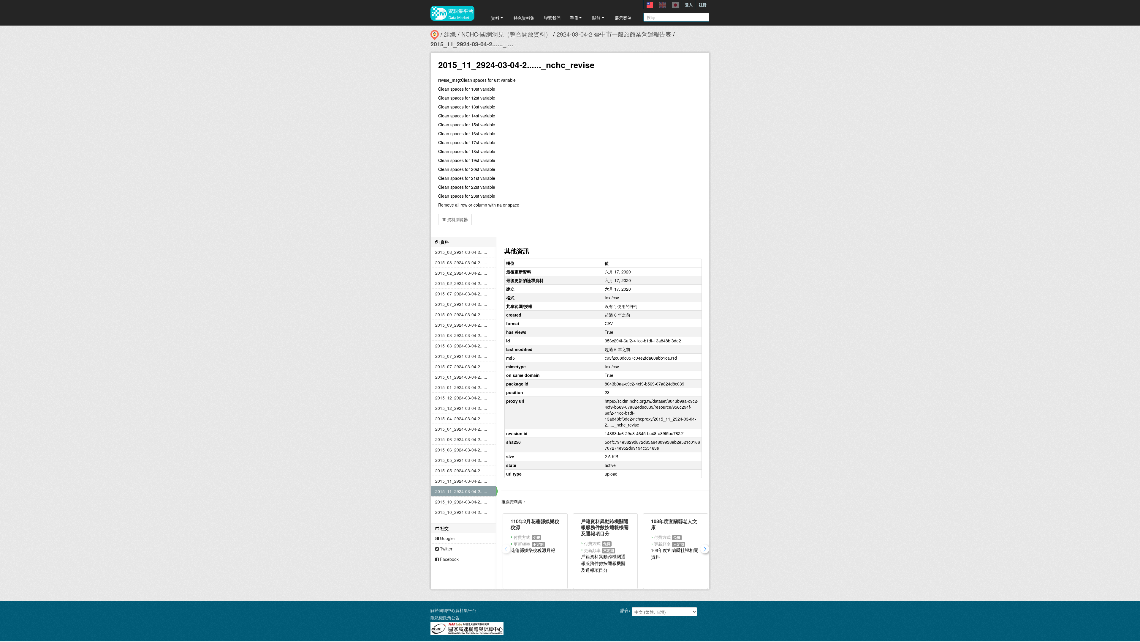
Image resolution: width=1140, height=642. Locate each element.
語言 (624, 610)
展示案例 (623, 18)
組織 (450, 34)
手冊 (574, 18)
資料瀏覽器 (457, 219)
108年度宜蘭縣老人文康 (674, 524)
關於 (596, 18)
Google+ (447, 538)
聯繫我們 (552, 18)
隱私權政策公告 (445, 618)
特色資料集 (524, 18)
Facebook (449, 559)
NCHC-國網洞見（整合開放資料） (506, 34)
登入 (689, 4)
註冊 (703, 4)
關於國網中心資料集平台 (453, 610)
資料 (495, 18)
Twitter (445, 549)
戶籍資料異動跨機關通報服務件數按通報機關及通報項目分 (604, 527)
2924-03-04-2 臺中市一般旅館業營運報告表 (614, 34)
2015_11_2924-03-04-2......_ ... (471, 44)
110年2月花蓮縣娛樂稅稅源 (535, 524)
